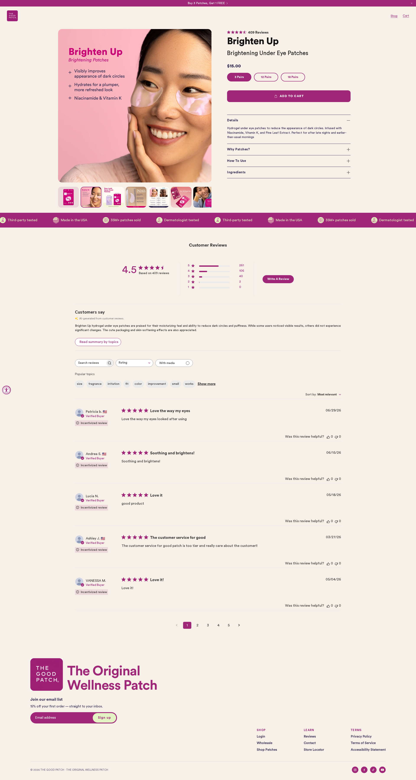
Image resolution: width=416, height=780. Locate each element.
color (138, 383)
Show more (207, 384)
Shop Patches (267, 749)
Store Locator (314, 749)
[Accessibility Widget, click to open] (6, 390)
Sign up (104, 717)
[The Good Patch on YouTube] (382, 770)
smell (175, 383)
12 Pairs (266, 77)
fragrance (95, 383)
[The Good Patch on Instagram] (355, 770)
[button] (289, 120)
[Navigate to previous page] (177, 625)
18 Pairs (293, 77)
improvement (157, 383)
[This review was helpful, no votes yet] (328, 437)
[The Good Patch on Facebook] (364, 770)
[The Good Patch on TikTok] (373, 770)
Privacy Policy (361, 736)
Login (261, 736)
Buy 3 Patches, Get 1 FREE (206, 3)
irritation (113, 383)
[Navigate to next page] (239, 625)
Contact (310, 743)
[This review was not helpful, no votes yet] (336, 437)
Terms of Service (363, 743)
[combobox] (134, 363)
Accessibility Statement (368, 749)
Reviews (310, 736)
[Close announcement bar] (411, 3)
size (79, 383)
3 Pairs (239, 77)
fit (126, 383)
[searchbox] (90, 363)
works (189, 383)
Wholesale (264, 743)
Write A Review (278, 279)
